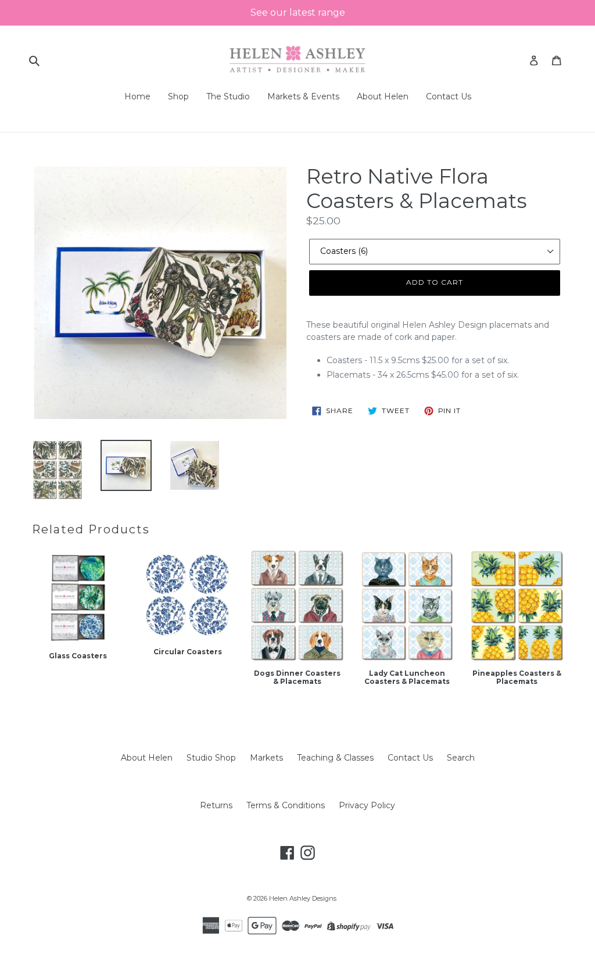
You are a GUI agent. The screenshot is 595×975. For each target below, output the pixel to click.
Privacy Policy (367, 805)
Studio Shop (211, 757)
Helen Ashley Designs (302, 898)
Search (461, 757)
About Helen (147, 757)
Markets (266, 757)
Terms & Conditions (285, 805)
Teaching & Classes (335, 757)
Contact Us (410, 757)
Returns (216, 805)
